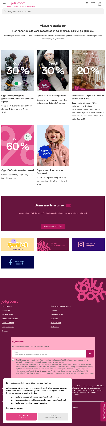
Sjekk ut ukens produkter (53, 226)
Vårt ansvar (55, 327)
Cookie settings (8, 323)
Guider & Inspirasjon (10, 318)
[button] (4, 3)
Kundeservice (7, 306)
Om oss (5, 331)
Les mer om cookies (14, 408)
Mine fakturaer (7, 314)
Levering (54, 310)
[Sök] (4, 11)
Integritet (54, 318)
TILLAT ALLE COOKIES (21, 416)
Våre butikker (56, 323)
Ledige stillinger (8, 327)
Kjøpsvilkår (6, 310)
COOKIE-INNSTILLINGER (53, 416)
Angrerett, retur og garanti (61, 306)
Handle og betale (57, 314)
